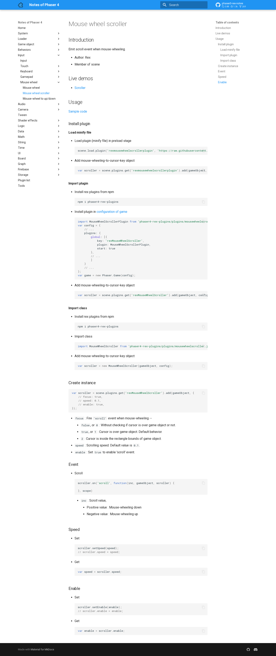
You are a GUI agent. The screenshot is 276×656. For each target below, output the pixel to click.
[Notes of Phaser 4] (20, 5)
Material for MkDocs (42, 649)
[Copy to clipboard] (203, 150)
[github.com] (248, 649)
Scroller (80, 88)
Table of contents (227, 22)
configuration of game (112, 212)
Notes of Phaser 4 (30, 22)
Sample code (77, 111)
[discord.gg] (255, 649)
